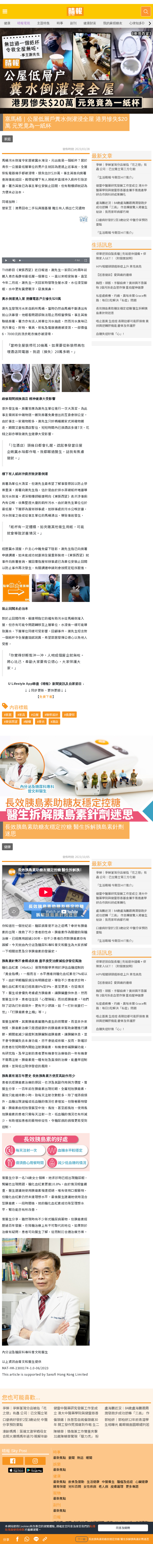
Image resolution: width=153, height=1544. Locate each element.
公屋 (36, 714)
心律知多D (136, 23)
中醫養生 (108, 1481)
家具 (22, 714)
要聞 (71, 1457)
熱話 (80, 1457)
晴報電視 (23, 23)
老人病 (103, 1486)
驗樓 (28, 721)
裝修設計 (52, 714)
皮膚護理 (117, 1486)
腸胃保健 (59, 1486)
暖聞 (89, 1457)
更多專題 (132, 1486)
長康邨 (70, 714)
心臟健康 (141, 1481)
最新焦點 (59, 1457)
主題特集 (43, 23)
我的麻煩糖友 (112, 23)
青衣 (42, 721)
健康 (7, 23)
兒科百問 (74, 1486)
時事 (60, 23)
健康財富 (89, 23)
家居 (9, 714)
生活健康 (93, 1481)
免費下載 (45, 696)
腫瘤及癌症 (125, 1481)
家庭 (7, 138)
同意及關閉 (123, 1528)
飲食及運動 (76, 1481)
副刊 (73, 23)
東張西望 (12, 721)
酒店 (55, 721)
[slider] (45, 260)
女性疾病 (89, 1486)
